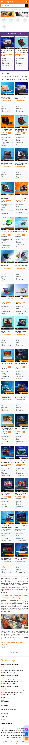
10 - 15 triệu (8, 76)
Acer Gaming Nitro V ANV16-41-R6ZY (20, 494)
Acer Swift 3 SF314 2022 (21, 265)
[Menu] (2, 2)
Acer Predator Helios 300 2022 (6, 164)
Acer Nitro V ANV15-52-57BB (21, 526)
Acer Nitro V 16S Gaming (21, 428)
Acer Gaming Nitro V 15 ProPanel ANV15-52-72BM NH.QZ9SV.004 (21, 364)
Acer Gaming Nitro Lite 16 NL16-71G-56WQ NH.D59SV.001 (7, 429)
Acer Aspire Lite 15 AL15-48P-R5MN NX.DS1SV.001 (6, 396)
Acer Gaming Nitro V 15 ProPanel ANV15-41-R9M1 (7, 130)
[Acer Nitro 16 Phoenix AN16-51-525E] (21, 154)
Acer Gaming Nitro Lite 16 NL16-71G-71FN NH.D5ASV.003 (21, 559)
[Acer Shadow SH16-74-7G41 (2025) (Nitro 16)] (21, 43)
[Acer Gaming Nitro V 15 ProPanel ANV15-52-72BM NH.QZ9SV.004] (21, 355)
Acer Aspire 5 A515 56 (21, 231)
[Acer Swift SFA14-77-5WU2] (7, 355)
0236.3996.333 (13, 672)
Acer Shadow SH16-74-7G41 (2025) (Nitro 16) (21, 51)
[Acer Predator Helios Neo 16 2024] (7, 188)
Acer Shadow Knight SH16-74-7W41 (6, 494)
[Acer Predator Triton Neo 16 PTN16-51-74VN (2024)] (21, 188)
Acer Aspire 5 (4, 265)
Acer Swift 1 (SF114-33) (7, 231)
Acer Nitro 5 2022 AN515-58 (5, 332)
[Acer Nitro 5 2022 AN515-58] (7, 323)
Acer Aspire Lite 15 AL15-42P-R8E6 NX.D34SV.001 (20, 461)
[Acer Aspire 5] (7, 256)
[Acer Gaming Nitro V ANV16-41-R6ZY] (21, 485)
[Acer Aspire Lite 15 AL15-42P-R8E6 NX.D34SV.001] (21, 452)
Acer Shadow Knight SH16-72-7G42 (20, 332)
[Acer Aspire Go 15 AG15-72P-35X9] (7, 88)
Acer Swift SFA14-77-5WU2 (6, 364)
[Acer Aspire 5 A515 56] (21, 223)
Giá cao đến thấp (23, 79)
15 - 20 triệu (16, 76)
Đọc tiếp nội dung (14, 652)
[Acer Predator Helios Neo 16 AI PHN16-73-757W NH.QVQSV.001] (7, 452)
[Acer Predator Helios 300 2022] (7, 154)
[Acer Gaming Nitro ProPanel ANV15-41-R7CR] (7, 550)
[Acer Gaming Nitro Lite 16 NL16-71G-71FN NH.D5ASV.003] (21, 550)
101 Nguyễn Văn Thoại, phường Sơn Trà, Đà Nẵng (12, 690)
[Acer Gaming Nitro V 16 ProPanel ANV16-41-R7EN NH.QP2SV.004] (21, 387)
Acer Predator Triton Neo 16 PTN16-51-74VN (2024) (21, 197)
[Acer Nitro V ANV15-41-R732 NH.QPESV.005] (7, 517)
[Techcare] (13, 2)
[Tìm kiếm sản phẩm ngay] (26, 5)
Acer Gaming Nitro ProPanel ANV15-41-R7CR (6, 559)
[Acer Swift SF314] (21, 290)
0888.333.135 (4, 713)
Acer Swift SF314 (19, 298)
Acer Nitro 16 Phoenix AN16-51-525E (21, 164)
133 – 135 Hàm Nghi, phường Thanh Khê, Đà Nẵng (12, 668)
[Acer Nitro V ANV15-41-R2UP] (7, 43)
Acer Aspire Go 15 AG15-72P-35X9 (5, 97)
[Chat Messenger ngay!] (26, 729)
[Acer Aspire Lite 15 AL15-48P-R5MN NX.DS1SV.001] (7, 387)
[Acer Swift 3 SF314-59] (7, 290)
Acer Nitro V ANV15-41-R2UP (6, 51)
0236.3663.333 (13, 683)
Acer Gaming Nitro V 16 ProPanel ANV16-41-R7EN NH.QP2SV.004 (21, 396)
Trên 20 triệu (24, 76)
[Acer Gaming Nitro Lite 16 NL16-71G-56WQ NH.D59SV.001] (7, 420)
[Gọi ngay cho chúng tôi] (26, 738)
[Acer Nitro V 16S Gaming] (21, 420)
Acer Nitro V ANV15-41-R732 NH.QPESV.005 (7, 526)
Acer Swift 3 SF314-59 (7, 298)
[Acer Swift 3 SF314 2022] (21, 256)
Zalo (27, 734)
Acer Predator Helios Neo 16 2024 (6, 197)
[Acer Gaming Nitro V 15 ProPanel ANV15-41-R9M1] (7, 121)
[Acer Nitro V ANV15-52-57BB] (21, 517)
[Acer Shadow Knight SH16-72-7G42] (21, 323)
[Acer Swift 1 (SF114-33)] (7, 223)
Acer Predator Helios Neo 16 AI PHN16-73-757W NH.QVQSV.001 (7, 461)
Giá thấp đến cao (11, 79)
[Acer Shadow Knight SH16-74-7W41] (7, 485)
